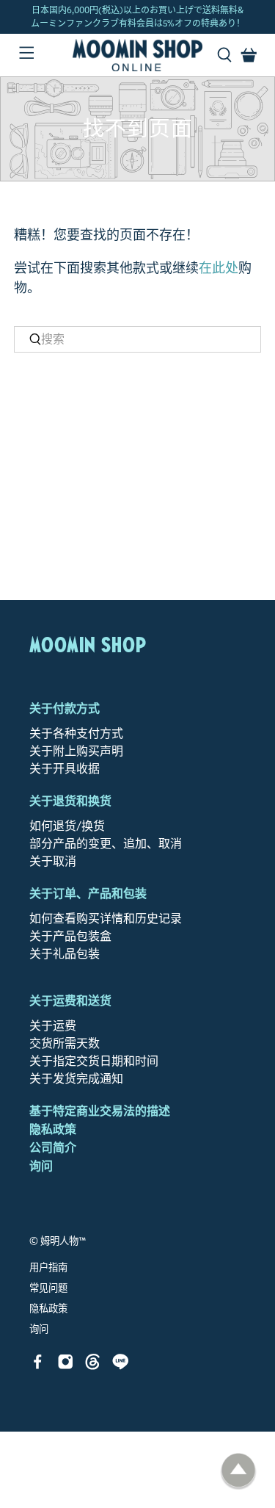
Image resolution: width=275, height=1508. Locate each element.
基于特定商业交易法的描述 (99, 1111)
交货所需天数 (64, 1043)
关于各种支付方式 (76, 733)
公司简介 (52, 1147)
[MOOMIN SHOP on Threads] (92, 1366)
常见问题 (48, 1288)
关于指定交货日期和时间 (93, 1061)
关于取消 (52, 861)
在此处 (218, 268)
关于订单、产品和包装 (88, 893)
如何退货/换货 (67, 826)
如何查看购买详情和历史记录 (105, 918)
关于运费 (52, 1025)
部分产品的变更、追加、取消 (105, 843)
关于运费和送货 (70, 1001)
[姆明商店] (138, 55)
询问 (41, 1166)
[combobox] (137, 339)
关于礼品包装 (64, 954)
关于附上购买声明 (76, 751)
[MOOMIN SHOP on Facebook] (37, 1366)
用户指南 (48, 1267)
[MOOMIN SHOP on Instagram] (65, 1366)
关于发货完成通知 (76, 1078)
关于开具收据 (64, 768)
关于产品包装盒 (70, 936)
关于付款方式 (64, 708)
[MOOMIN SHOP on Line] (120, 1366)
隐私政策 (52, 1129)
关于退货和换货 (70, 801)
